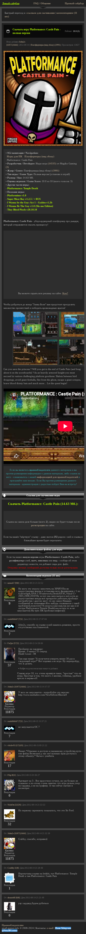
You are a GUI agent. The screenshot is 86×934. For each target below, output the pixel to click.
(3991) (55, 170)
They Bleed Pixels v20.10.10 (22, 209)
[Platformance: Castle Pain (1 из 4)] (35, 336)
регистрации (38, 525)
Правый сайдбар (74, 3)
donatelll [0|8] (13, 898)
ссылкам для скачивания (40, 13)
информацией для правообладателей (57, 477)
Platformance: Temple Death (22, 188)
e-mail (50, 928)
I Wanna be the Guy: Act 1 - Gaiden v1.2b (29, 202)
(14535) (52, 163)
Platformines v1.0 (16, 195)
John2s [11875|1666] (16, 687)
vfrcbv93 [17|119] (15, 745)
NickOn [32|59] (14, 805)
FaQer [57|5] (13, 643)
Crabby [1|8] (13, 868)
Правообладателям (13, 925)
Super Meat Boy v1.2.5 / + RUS (24, 199)
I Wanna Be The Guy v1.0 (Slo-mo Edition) (30, 206)
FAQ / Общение (42, 3)
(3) (7, 167)
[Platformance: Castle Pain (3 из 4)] (35, 363)
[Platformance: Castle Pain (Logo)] (43, 145)
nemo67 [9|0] (13, 583)
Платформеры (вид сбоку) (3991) (46, 45)
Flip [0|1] (11, 775)
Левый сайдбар (10, 3)
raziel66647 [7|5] (14, 619)
